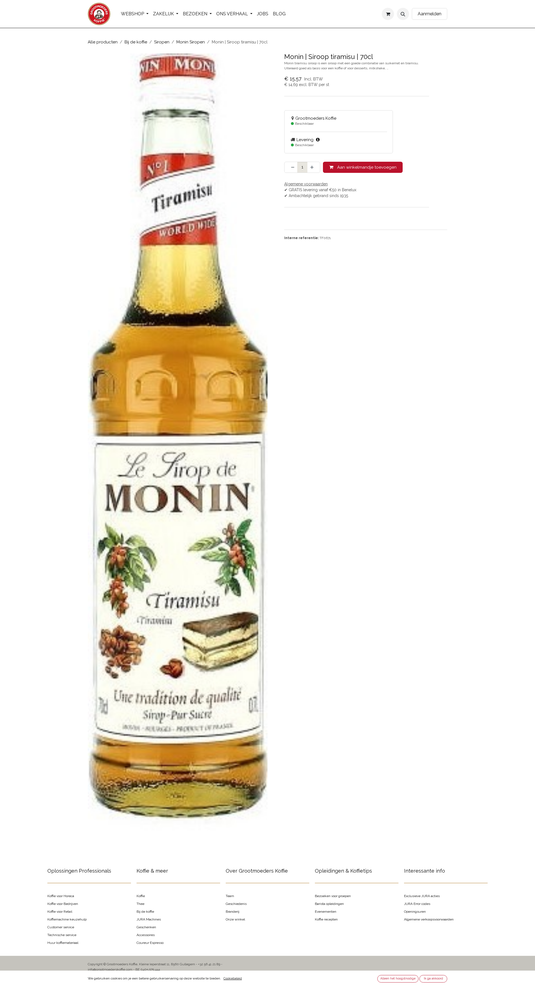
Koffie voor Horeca (60, 896)
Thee (140, 904)
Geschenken (146, 927)
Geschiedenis (236, 904)
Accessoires (146, 935)
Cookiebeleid (232, 978)
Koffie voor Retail (59, 912)
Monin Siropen (190, 42)
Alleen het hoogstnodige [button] (397, 978)
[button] (403, 14)
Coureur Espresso (150, 943)
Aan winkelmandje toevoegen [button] (366, 167)
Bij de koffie (136, 42)
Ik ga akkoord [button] (433, 978)
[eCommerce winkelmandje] (388, 14)
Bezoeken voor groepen (333, 896)
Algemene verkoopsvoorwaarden (429, 919)
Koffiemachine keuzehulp (67, 919)
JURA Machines (149, 919)
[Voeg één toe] (313, 167)
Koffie (141, 896)
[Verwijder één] (291, 167)
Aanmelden (429, 13)
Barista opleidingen (329, 904)
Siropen (161, 42)
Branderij (232, 912)
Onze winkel (235, 919)
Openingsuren (415, 912)
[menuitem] (135, 13)
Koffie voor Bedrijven (62, 904)
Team (230, 896)
